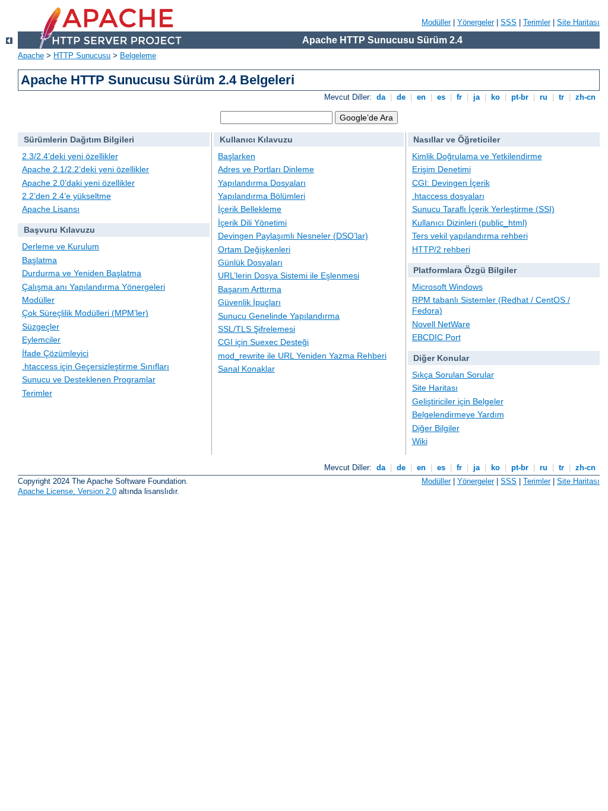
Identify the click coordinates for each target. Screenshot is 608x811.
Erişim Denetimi (441, 169)
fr (459, 97)
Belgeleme (138, 55)
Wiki (420, 441)
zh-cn (585, 97)
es (441, 97)
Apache (31, 55)
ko (495, 97)
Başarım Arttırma (249, 289)
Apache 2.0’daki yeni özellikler (78, 183)
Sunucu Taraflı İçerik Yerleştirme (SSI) (483, 209)
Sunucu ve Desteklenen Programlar (89, 379)
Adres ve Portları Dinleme (266, 169)
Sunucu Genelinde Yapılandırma (279, 316)
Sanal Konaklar (246, 368)
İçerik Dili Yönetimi (252, 222)
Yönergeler (475, 22)
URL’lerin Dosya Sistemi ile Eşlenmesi (288, 275)
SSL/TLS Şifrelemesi (256, 329)
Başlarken (236, 156)
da (381, 97)
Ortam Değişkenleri (254, 249)
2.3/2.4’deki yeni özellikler (70, 156)
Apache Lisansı (51, 209)
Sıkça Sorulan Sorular (453, 374)
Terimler (536, 22)
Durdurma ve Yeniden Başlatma (81, 273)
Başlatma (39, 260)
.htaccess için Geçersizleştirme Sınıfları (95, 366)
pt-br (520, 97)
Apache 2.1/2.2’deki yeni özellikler (85, 169)
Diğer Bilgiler (436, 428)
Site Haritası (578, 22)
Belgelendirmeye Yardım (458, 414)
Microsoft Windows (447, 287)
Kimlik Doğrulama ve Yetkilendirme (477, 156)
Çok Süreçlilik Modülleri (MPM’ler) (85, 313)
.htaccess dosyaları (448, 196)
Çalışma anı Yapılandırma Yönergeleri (93, 287)
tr (561, 97)
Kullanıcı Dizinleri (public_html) (469, 222)
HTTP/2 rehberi (441, 249)
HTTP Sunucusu (81, 55)
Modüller (436, 22)
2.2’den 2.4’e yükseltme (66, 196)
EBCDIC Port (436, 337)
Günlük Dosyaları (250, 262)
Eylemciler (41, 339)
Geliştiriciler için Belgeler (458, 401)
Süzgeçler (40, 326)
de (401, 97)
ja (476, 97)
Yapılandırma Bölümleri (261, 196)
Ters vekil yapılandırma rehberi (470, 235)
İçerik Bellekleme (249, 209)
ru (543, 97)
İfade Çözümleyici (55, 353)
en (421, 97)
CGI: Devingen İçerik (451, 183)
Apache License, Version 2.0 (67, 491)
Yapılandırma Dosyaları (262, 183)
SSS (509, 22)
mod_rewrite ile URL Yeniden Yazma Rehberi (302, 355)
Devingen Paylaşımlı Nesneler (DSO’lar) (293, 235)
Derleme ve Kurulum (60, 246)
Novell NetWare (441, 324)
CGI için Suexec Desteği (263, 342)
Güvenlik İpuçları (249, 302)
